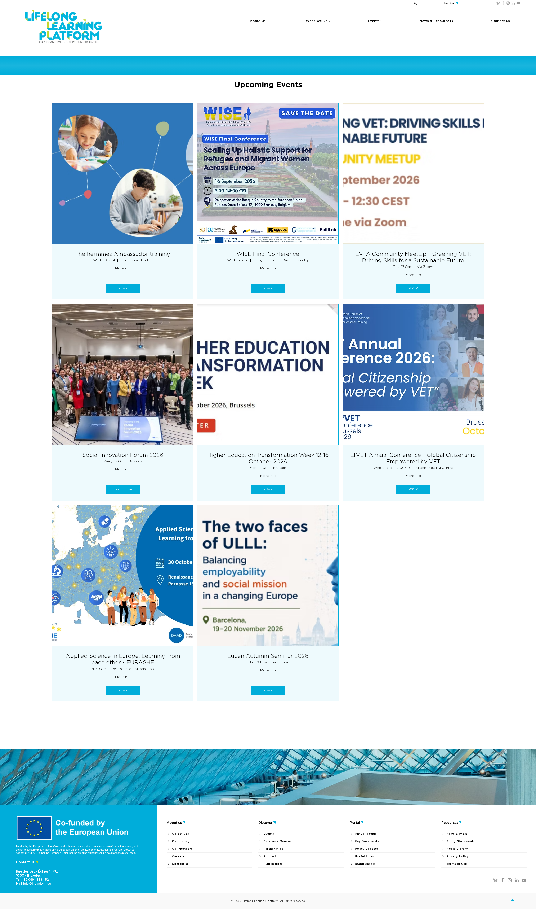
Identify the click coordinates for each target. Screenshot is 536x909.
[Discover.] (515, 901)
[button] (406, 3)
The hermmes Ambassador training (123, 254)
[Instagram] (508, 3)
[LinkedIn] (513, 3)
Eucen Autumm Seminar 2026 (267, 656)
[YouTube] (518, 3)
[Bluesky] (498, 3)
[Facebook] (503, 3)
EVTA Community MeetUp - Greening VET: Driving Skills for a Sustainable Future (413, 257)
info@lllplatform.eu (37, 884)
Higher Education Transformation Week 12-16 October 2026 (268, 458)
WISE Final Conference (268, 254)
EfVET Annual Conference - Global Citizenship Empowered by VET (413, 458)
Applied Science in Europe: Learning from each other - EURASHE (123, 659)
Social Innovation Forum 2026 (122, 455)
